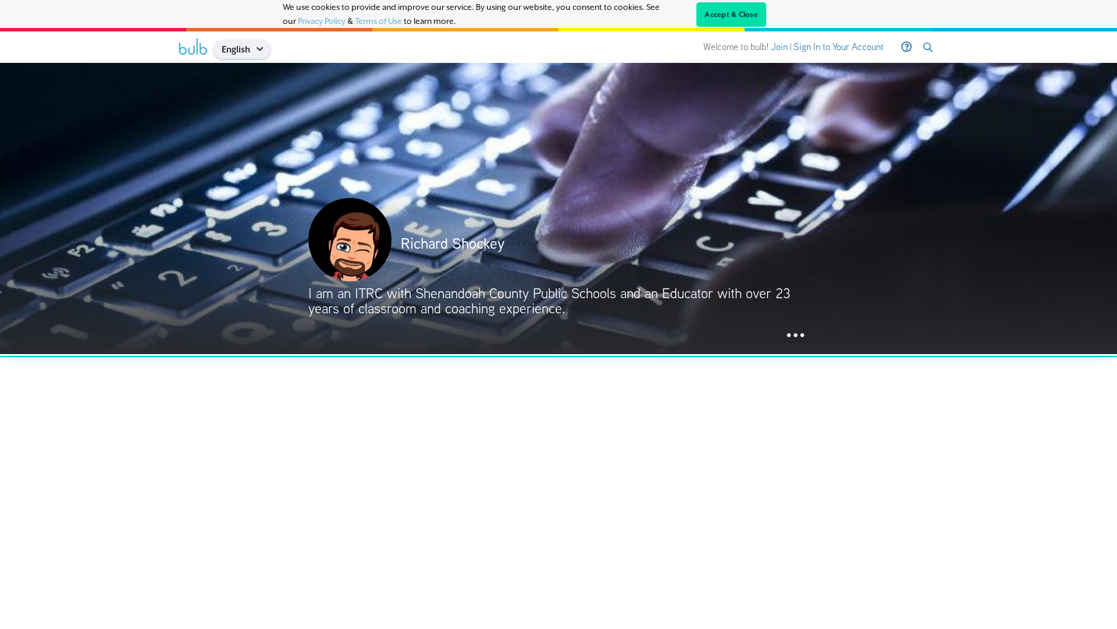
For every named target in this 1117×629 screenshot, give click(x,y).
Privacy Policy (322, 21)
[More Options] (795, 335)
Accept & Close (731, 14)
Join (779, 47)
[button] (264, 49)
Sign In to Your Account (839, 47)
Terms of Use (378, 21)
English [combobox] (236, 49)
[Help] (906, 47)
